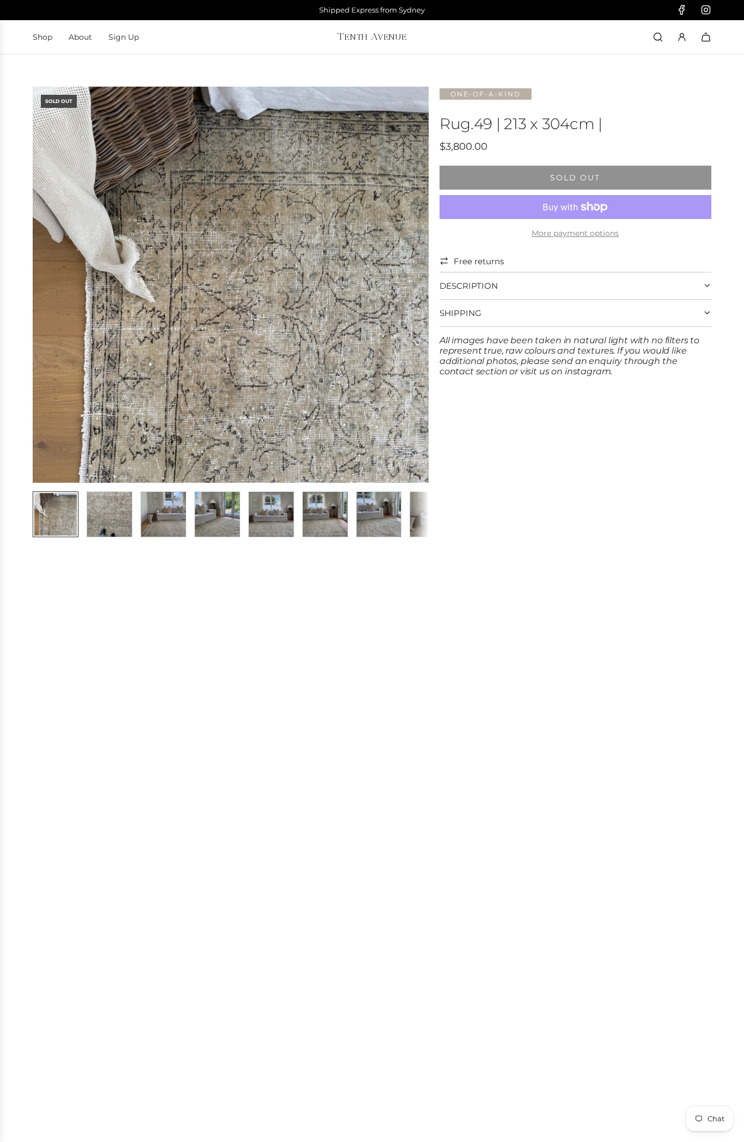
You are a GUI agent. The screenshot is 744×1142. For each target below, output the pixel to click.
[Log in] (682, 37)
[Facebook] (682, 9)
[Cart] (706, 37)
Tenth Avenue (372, 36)
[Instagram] (706, 9)
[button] (47, 285)
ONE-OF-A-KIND (485, 94)
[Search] (658, 37)
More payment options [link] (575, 233)
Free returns (479, 261)
